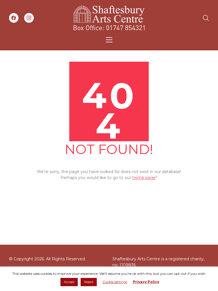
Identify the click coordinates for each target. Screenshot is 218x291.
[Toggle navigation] (109, 40)
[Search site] (206, 18)
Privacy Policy (146, 282)
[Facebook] (14, 18)
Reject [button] (88, 282)
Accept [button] (69, 282)
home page (143, 177)
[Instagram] (29, 18)
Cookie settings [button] (114, 282)
